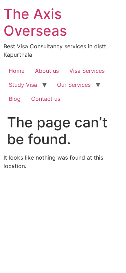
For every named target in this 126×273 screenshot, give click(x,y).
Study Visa (23, 84)
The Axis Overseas (35, 22)
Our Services (74, 84)
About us (47, 70)
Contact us (45, 98)
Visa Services (87, 70)
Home (16, 70)
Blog (15, 98)
